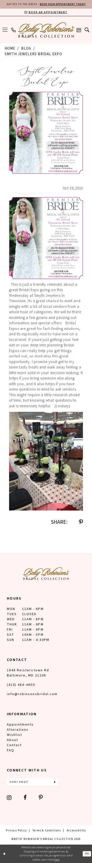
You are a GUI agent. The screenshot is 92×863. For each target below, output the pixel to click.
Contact (14, 745)
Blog (26, 48)
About (12, 740)
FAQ (10, 750)
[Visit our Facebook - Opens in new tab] (25, 797)
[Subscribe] (55, 782)
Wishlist (14, 734)
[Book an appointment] (79, 30)
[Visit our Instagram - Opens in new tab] (9, 797)
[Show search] (87, 30)
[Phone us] (14, 30)
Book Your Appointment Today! (63, 4)
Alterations (17, 729)
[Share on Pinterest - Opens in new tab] (81, 522)
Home (10, 48)
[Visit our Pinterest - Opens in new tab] (41, 797)
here (56, 860)
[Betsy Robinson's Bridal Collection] (46, 30)
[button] (5, 30)
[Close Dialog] (4, 853)
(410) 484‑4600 (21, 684)
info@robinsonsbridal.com (32, 694)
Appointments (20, 724)
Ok (87, 853)
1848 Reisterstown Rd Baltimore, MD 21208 (28, 673)
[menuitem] (5, 30)
